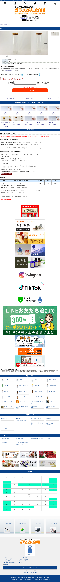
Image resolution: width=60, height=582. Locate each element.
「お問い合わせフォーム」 (24, 18)
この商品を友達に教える (50, 96)
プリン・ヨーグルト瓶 (38, 380)
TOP (1, 24)
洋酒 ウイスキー (23, 401)
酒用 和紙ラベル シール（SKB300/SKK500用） (21, 419)
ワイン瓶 (6, 385)
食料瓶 (20, 379)
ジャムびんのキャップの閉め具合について (22, 443)
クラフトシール (49, 418)
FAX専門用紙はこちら (6, 173)
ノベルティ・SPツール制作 (37, 438)
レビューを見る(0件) (10, 98)
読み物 (35, 406)
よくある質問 (7, 561)
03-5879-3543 (30, 573)
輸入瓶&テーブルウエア (24, 407)
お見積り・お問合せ (23, 559)
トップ (5, 557)
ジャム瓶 (6, 379)
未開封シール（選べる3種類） (37, 423)
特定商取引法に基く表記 (9, 562)
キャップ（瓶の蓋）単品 (36, 396)
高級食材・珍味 (52, 401)
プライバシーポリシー (24, 561)
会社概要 (6, 564)
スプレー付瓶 (52, 391)
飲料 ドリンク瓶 (8, 401)
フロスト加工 (4, 442)
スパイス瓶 (36, 385)
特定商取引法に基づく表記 (10, 96)
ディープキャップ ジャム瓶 (37, 401)
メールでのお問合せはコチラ (30, 567)
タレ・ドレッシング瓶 (23, 386)
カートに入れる (30, 90)
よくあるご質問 (19, 438)
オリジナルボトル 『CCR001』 (50, 423)
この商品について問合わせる (30, 96)
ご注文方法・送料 (23, 557)
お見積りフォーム (8, 70)
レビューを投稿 (29, 98)
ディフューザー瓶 (8, 406)
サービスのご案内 (5, 438)
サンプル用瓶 (7, 396)
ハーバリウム (4, 428)
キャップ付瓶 (22, 396)
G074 (9, 24)
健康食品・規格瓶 (38, 391)
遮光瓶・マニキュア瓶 (23, 392)
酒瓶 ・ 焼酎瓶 (52, 379)
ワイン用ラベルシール (36, 418)
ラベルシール (52, 396)
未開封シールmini (5, 418)
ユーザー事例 (52, 406)
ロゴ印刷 (49, 98)
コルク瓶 (5, 24)
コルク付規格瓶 (52, 385)
